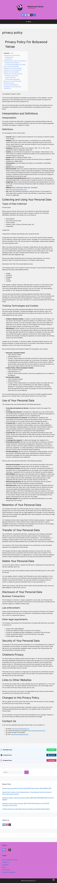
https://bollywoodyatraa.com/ (18, 189)
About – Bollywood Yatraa (10, 859)
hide (12, 53)
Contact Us (5, 862)
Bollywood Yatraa (35, 6)
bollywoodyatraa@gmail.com (20, 728)
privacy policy (6, 869)
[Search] (26, 772)
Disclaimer (5, 864)
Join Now (52, 749)
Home (4, 867)
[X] (31, 15)
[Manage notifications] (53, 880)
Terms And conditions (8, 872)
